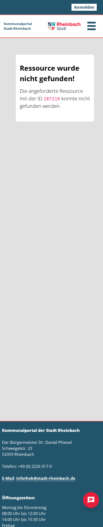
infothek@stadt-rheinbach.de (45, 478)
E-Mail (8, 478)
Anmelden (84, 7)
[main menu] (91, 26)
